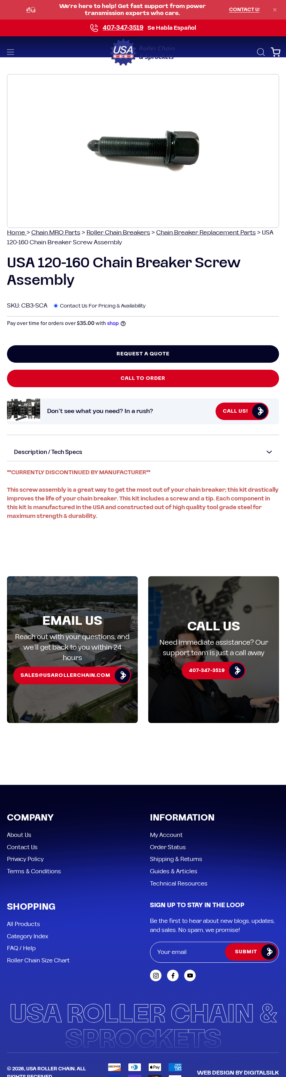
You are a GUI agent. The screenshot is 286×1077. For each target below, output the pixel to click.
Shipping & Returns (176, 859)
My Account (166, 835)
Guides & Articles (173, 871)
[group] (143, 10)
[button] (260, 52)
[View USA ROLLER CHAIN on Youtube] (190, 975)
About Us (19, 835)
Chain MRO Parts (55, 232)
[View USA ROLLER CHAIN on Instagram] (155, 975)
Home (17, 232)
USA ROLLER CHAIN (50, 1068)
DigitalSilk (261, 1073)
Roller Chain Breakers (118, 232)
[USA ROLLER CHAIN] (143, 52)
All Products (23, 924)
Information (182, 818)
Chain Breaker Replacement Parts (206, 232)
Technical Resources (179, 883)
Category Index (27, 936)
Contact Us (22, 847)
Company (30, 818)
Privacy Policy (25, 859)
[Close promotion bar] (275, 9)
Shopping (31, 907)
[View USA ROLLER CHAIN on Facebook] (173, 975)
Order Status (168, 847)
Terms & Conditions (34, 871)
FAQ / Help (21, 948)
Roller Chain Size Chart (38, 960)
